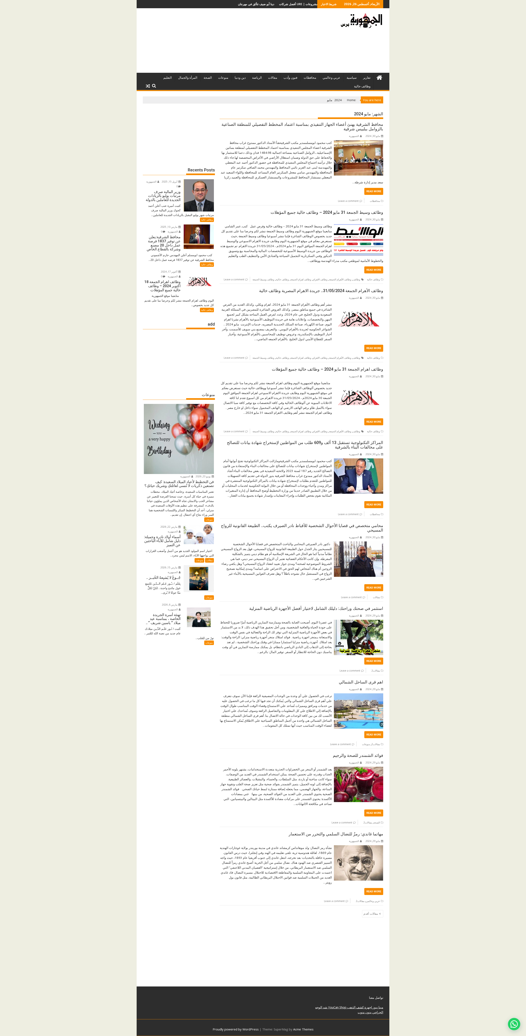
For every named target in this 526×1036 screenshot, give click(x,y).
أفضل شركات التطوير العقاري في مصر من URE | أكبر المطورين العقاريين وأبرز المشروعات (247, 4)
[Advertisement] (224, 42)
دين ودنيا (240, 78)
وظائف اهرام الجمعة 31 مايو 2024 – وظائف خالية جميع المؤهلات (327, 369)
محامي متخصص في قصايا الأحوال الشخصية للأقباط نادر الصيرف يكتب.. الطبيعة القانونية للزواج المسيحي (302, 528)
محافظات (310, 78)
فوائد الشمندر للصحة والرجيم (358, 755)
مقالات (272, 78)
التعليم (167, 78)
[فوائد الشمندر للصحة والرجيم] (358, 769)
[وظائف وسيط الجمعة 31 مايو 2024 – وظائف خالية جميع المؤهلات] (358, 226)
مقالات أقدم (370, 914)
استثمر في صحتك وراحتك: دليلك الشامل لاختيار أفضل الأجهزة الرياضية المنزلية (316, 608)
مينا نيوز (377, 1007)
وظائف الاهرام (320, 279)
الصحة (208, 78)
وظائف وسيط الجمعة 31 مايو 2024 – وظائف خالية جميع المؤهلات (327, 212)
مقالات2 (375, 670)
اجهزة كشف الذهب (359, 1007)
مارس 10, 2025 (169, 227)
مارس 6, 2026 (170, 604)
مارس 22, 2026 (169, 526)
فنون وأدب (290, 78)
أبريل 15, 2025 (170, 181)
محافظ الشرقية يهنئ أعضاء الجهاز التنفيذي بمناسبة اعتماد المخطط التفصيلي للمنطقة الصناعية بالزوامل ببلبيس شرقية (302, 126)
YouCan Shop (336, 1007)
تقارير (366, 78)
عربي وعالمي (331, 78)
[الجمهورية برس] (379, 77)
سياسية (352, 78)
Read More (373, 191)
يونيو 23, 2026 (203, 476)
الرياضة (257, 78)
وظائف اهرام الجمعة (301, 279)
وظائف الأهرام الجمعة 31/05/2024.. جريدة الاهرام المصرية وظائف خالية (321, 290)
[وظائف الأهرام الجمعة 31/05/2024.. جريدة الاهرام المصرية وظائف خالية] (358, 304)
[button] (514, 1024)
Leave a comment (348, 201)
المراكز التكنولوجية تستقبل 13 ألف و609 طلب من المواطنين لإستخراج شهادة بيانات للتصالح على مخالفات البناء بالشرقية (305, 445)
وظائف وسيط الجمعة (263, 279)
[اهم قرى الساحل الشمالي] (358, 696)
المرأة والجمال (187, 78)
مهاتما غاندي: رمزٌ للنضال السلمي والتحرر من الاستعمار (336, 833)
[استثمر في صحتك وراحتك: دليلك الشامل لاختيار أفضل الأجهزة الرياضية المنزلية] (358, 622)
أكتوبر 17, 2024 (169, 271)
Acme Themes (303, 1029)
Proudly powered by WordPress (236, 1029)
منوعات (223, 78)
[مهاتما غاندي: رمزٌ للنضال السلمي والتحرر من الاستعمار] (358, 848)
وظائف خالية (362, 86)
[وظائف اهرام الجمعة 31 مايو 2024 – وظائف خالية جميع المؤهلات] (358, 383)
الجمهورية (354, 136)
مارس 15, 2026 (169, 567)
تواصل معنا (376, 998)
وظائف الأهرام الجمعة (340, 279)
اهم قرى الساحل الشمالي (361, 682)
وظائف (356, 279)
